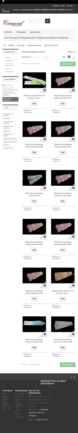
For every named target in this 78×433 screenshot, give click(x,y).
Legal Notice (10, 60)
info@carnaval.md (42, 419)
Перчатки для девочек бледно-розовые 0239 (34, 145)
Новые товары (20, 394)
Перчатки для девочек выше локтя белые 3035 (62, 341)
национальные (8, 148)
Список (74, 58)
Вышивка (35, 32)
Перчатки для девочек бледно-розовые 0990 (63, 243)
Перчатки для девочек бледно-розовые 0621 (63, 145)
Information (9, 52)
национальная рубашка (8, 127)
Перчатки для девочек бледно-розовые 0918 (34, 243)
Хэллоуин (6, 118)
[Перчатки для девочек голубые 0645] (34, 178)
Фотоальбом (6, 408)
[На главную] (4, 45)
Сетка (69, 58)
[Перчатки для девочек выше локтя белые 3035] (63, 324)
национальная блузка (8, 135)
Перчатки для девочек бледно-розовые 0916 (63, 194)
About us (8, 68)
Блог (3, 411)
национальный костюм (8, 114)
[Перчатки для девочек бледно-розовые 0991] (34, 275)
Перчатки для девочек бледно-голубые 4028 (34, 341)
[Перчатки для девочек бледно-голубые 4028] (34, 324)
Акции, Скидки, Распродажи (6, 403)
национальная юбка (10, 142)
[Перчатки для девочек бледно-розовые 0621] (63, 129)
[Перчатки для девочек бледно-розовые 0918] (34, 226)
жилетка (6, 145)
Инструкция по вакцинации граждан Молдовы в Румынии (36, 38)
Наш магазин (10, 71)
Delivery (8, 57)
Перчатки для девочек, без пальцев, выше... (34, 97)
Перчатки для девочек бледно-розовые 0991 (34, 292)
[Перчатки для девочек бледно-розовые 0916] (63, 178)
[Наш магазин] (10, 85)
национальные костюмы (8, 122)
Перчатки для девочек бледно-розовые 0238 (63, 97)
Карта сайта (19, 417)
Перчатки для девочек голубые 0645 (34, 194)
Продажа (21, 32)
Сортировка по (26, 57)
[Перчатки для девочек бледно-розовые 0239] (34, 129)
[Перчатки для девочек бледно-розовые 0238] (63, 80)
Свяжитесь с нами (59, 6)
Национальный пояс (10, 139)
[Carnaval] (13, 22)
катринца (6, 131)
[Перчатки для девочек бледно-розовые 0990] (63, 226)
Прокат (8, 32)
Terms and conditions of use (19, 405)
